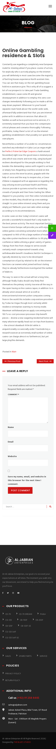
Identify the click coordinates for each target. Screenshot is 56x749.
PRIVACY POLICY (13, 673)
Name (11, 427)
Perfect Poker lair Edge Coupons (20, 151)
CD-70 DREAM (25, 614)
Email (10, 442)
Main (14, 352)
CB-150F (23, 620)
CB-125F (9, 626)
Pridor (43, 614)
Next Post (43, 361)
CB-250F (39, 620)
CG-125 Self (10, 632)
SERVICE (43, 656)
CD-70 (8, 614)
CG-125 (8, 620)
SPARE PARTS (25, 656)
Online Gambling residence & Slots (23, 53)
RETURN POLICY (12, 680)
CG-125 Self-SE (12, 638)
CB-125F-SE (26, 626)
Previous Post (14, 361)
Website (12, 456)
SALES (8, 656)
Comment (13, 394)
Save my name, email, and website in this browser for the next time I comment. (27, 480)
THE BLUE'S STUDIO (22, 742)
